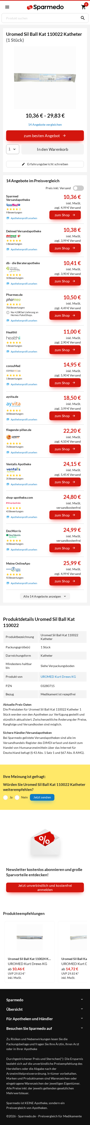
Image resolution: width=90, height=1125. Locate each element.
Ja (11, 797)
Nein (24, 797)
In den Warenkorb (52, 149)
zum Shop (62, 215)
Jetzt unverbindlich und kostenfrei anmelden (45, 887)
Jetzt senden (42, 797)
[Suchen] (81, 18)
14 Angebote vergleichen (45, 124)
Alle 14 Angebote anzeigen (42, 596)
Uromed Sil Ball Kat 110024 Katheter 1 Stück (30, 959)
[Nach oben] (83, 1115)
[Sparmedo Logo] (45, 7)
